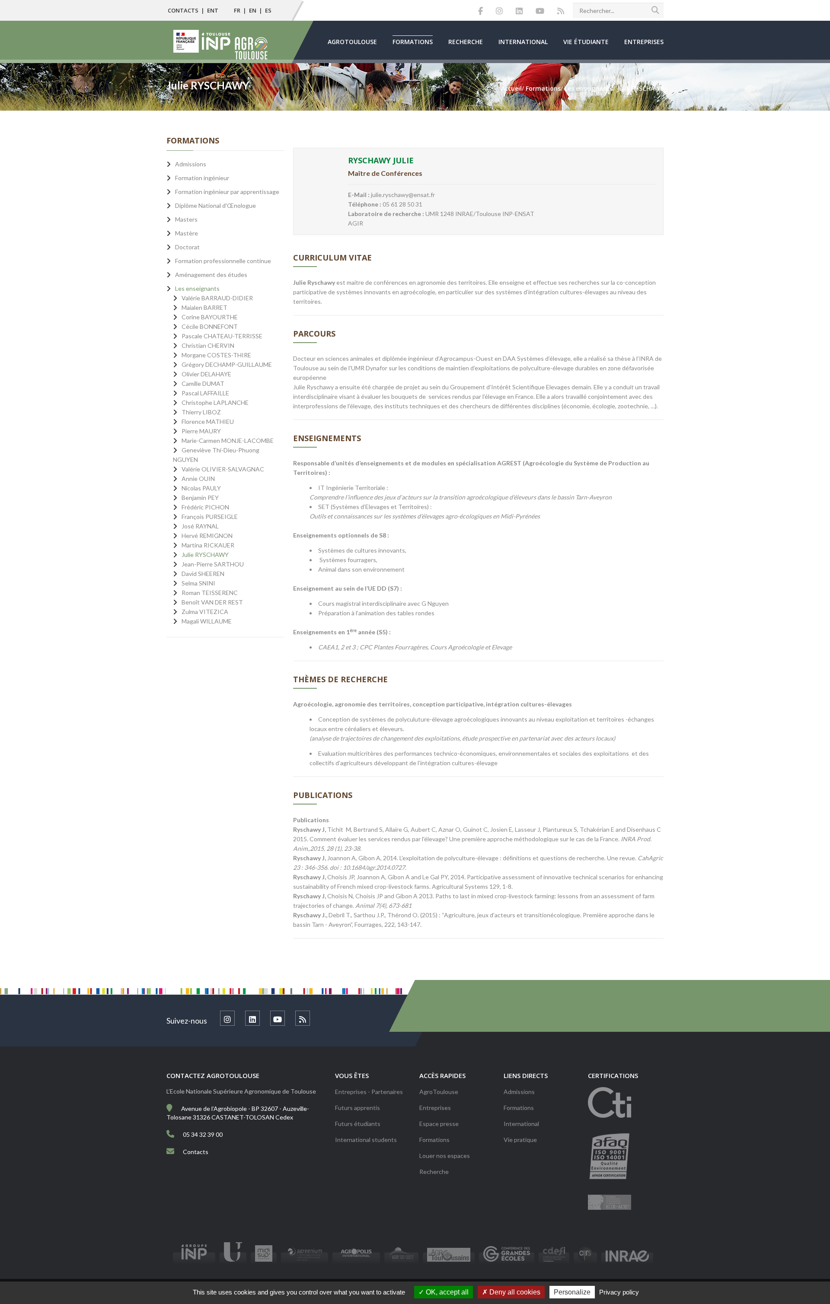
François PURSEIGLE (210, 516)
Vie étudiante (586, 42)
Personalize (572, 1292)
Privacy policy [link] (619, 1292)
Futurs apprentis (357, 1107)
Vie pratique (520, 1139)
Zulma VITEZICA (205, 611)
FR (237, 10)
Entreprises (644, 42)
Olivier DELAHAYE (206, 374)
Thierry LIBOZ (201, 412)
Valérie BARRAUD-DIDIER (217, 298)
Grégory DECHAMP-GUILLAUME (227, 364)
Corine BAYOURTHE (210, 317)
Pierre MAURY (201, 431)
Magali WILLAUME (207, 621)
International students (366, 1139)
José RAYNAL (200, 526)
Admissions (519, 1091)
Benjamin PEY (200, 497)
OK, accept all (446, 1292)
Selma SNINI (198, 583)
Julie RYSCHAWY (205, 554)
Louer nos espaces (444, 1155)
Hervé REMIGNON (207, 535)
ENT (212, 10)
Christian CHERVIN (208, 345)
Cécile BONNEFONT (210, 326)
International (523, 42)
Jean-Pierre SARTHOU (213, 564)
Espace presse (439, 1123)
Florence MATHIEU (208, 421)
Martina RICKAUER (208, 545)
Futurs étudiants (357, 1123)
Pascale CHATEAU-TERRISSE (222, 336)
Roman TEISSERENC (210, 592)
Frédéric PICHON (205, 507)
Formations (413, 42)
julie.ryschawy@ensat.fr (403, 194)
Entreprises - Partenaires (369, 1091)
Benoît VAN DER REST (212, 602)
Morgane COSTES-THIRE (216, 355)
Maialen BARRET (204, 307)
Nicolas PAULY (201, 488)
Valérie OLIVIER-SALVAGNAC (223, 469)
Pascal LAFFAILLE (205, 393)
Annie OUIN (198, 478)
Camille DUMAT (203, 383)
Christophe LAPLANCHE (215, 402)
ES (268, 10)
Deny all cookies (514, 1292)
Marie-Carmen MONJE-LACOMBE (228, 440)
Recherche (465, 42)
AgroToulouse (352, 42)
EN (252, 10)
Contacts (183, 10)
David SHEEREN (203, 573)
